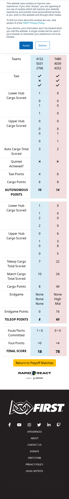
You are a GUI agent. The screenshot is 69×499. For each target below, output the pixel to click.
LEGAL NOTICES (34, 471)
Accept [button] (26, 45)
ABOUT (35, 438)
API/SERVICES (34, 431)
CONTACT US (34, 444)
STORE (34, 458)
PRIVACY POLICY (34, 464)
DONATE (34, 451)
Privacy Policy (33, 22)
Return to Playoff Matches (34, 363)
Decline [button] (43, 45)
